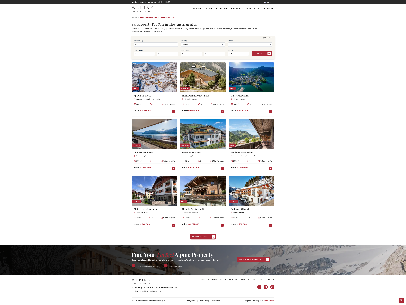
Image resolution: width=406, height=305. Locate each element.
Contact (268, 9)
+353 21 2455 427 (163, 2)
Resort (230, 41)
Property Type (139, 41)
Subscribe (371, 298)
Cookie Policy (204, 301)
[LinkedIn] (272, 287)
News (249, 9)
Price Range (138, 50)
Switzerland (211, 9)
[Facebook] (259, 287)
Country (184, 41)
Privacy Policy (191, 301)
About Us (251, 279)
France (224, 9)
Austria (197, 9)
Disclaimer (216, 301)
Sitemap (270, 279)
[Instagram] (266, 287)
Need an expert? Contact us (249, 259)
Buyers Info (237, 9)
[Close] (401, 272)
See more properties (199, 237)
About (257, 9)
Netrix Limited (269, 301)
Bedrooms (185, 50)
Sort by (231, 50)
